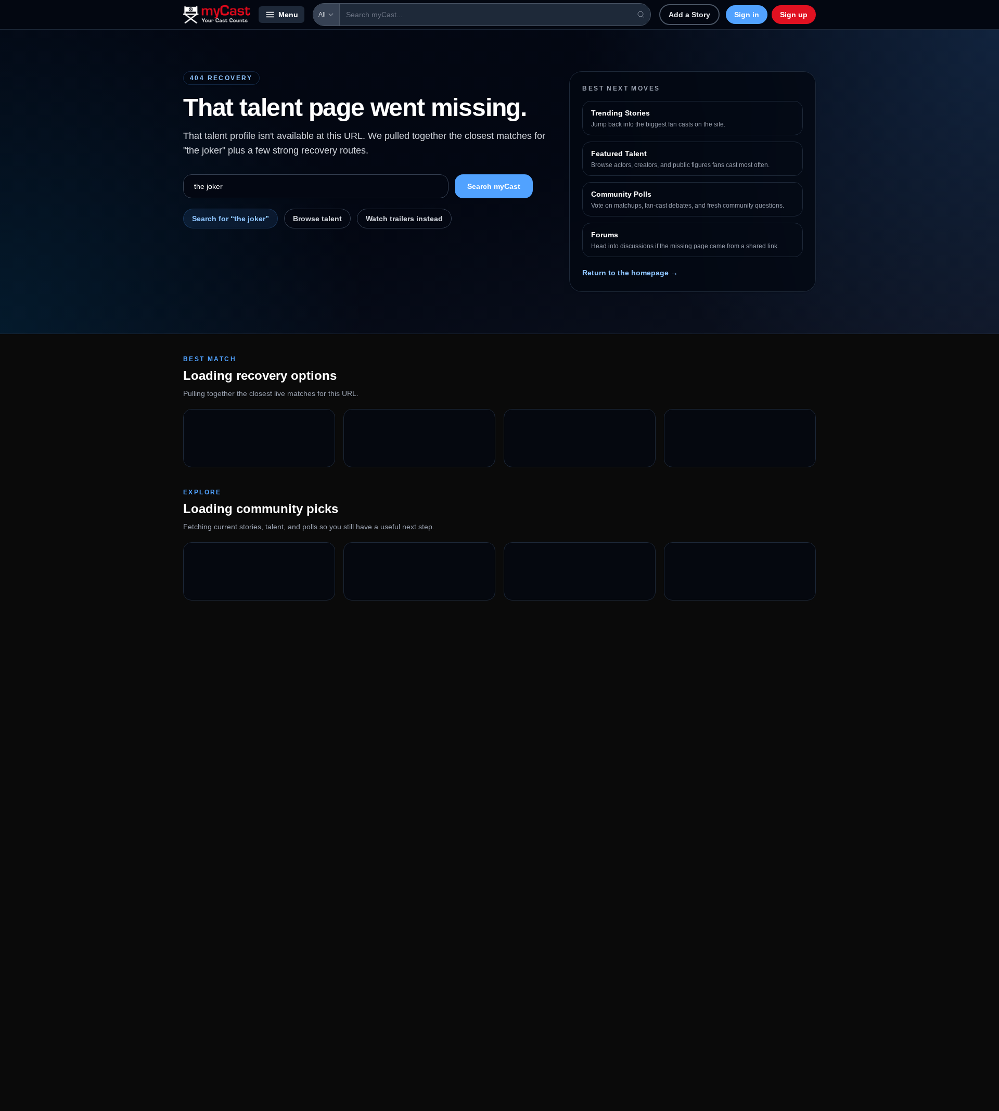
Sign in (746, 14)
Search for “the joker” (230, 218)
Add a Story (689, 14)
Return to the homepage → (630, 273)
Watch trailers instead (404, 218)
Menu (288, 14)
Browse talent (317, 218)
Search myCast (493, 186)
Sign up (794, 14)
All (322, 14)
